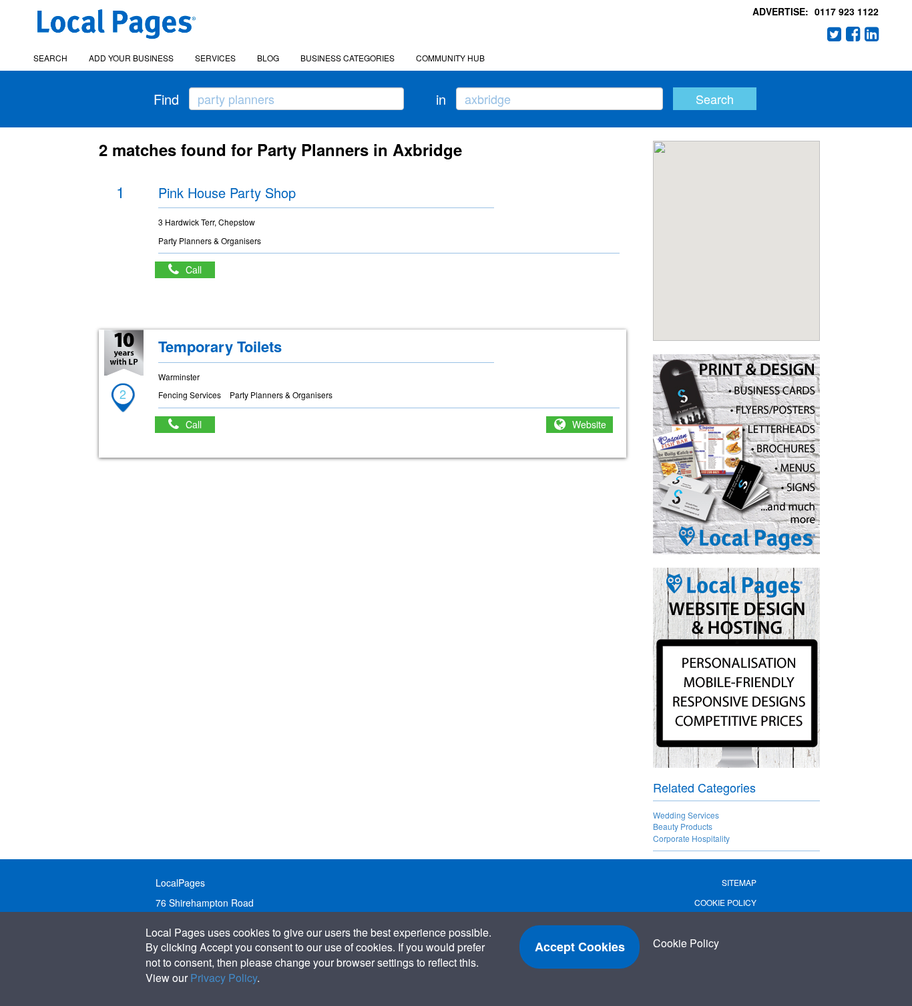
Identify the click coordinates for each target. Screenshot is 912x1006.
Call (200, 269)
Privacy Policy (223, 977)
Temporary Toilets (220, 346)
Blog (268, 57)
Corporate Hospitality (691, 838)
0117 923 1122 (847, 11)
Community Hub (450, 57)
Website (589, 424)
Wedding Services (686, 815)
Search (50, 57)
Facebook (853, 34)
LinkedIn (872, 34)
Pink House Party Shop (227, 192)
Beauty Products (682, 826)
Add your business (131, 57)
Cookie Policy (725, 902)
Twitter (834, 34)
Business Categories (347, 57)
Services (215, 57)
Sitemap (739, 882)
